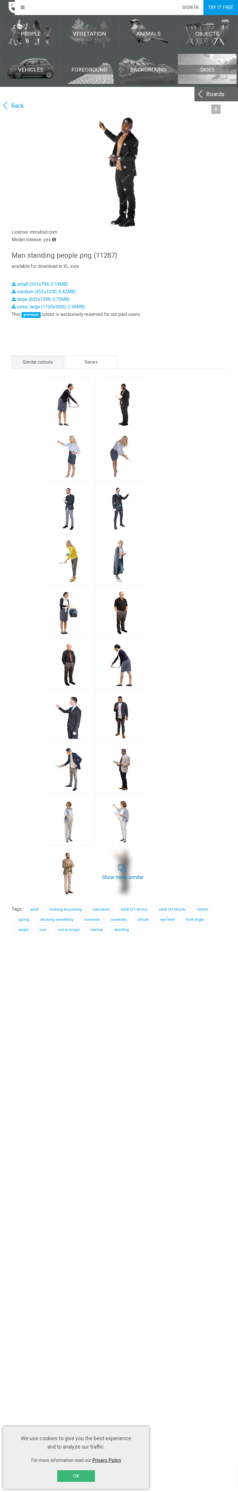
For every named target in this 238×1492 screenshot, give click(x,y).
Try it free (220, 7)
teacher (97, 929)
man (43, 929)
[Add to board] (216, 109)
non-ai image (69, 929)
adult (34, 909)
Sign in (190, 7)
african (143, 919)
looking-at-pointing (66, 909)
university (119, 919)
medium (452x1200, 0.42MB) (46, 291)
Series (91, 362)
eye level (167, 919)
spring (23, 919)
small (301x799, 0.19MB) (42, 284)
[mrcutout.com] (7, 7)
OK (76, 1476)
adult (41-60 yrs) (172, 909)
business (92, 919)
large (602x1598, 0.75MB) (43, 299)
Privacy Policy (106, 1460)
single (23, 929)
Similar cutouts (38, 362)
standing (121, 929)
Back (17, 105)
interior (202, 909)
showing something (56, 919)
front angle (194, 919)
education (101, 909)
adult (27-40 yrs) (134, 909)
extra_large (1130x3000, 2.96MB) (50, 307)
